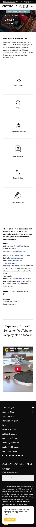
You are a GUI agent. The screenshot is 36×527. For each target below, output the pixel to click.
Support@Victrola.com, (11, 265)
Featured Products (9, 2)
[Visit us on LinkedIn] (9, 456)
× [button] (32, 508)
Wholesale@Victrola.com (21, 255)
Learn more (10, 520)
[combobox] (20, 6)
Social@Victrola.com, (17, 278)
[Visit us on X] (19, 456)
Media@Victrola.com (15, 260)
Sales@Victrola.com (15, 258)
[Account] (24, 6)
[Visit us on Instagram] (3, 456)
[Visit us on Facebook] (6, 456)
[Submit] (32, 477)
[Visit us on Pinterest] (22, 456)
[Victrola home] (10, 6)
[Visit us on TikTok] (16, 456)
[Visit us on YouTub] (13, 456)
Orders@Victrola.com (21, 246)
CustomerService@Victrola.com (14, 251)
